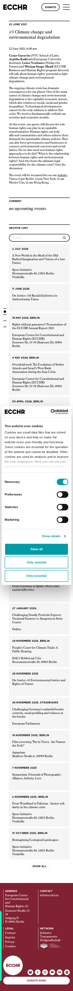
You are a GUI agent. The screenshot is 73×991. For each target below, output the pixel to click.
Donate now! (36, 980)
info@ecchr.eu (49, 895)
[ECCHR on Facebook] (38, 972)
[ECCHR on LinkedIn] (59, 972)
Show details (51, 536)
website (62, 175)
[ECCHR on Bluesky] (30, 972)
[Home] (15, 7)
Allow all (36, 549)
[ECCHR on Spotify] (67, 972)
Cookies (10, 946)
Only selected (36, 562)
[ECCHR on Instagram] (45, 972)
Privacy (10, 942)
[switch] (62, 494)
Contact (10, 933)
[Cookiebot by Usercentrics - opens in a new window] (51, 411)
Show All (39, 866)
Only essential (36, 575)
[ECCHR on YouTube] (52, 972)
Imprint (10, 937)
